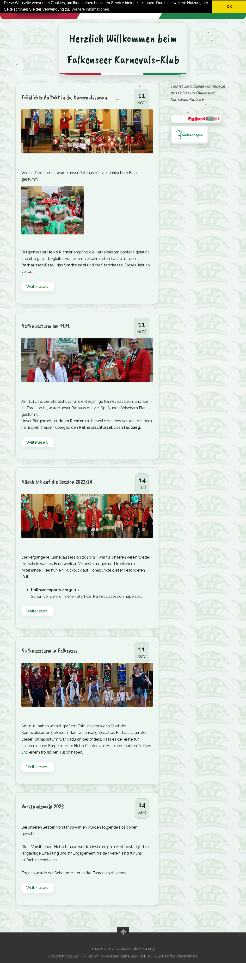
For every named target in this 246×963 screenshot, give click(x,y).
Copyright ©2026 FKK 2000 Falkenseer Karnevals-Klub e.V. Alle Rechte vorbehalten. (123, 956)
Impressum (101, 948)
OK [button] (229, 6)
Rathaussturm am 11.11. (45, 326)
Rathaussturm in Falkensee (49, 650)
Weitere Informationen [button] (90, 9)
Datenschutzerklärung (135, 948)
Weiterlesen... (37, 286)
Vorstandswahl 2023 (42, 806)
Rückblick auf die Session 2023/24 (56, 481)
